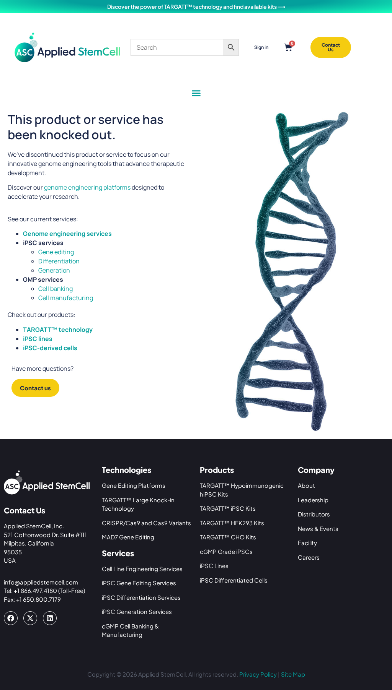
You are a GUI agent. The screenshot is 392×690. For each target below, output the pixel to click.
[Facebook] (11, 618)
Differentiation (59, 261)
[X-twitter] (30, 618)
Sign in (261, 47)
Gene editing (56, 252)
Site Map (293, 674)
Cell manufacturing (65, 298)
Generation (54, 270)
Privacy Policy (258, 674)
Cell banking (55, 288)
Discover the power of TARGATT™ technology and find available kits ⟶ (196, 6)
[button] (196, 93)
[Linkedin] (50, 618)
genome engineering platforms (87, 187)
